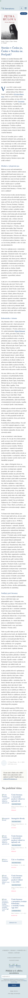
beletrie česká (16, 804)
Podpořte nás (21, 950)
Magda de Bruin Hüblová (17, 806)
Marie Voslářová (15, 913)
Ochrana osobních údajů (14, 957)
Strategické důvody (18, 818)
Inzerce (10, 952)
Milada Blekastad (20, 331)
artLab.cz (16, 991)
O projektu (5, 950)
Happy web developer (15, 993)
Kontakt (17, 952)
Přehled (13, 810)
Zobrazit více (13, 922)
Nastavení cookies (14, 960)
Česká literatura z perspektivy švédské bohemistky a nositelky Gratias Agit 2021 (19, 903)
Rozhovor (14, 915)
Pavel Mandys (14, 865)
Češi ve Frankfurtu (17, 860)
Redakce (13, 950)
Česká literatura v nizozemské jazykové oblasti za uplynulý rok (18, 798)
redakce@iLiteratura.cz (10, 779)
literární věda (16, 910)
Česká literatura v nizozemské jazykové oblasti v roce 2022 (17, 879)
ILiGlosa (13, 827)
